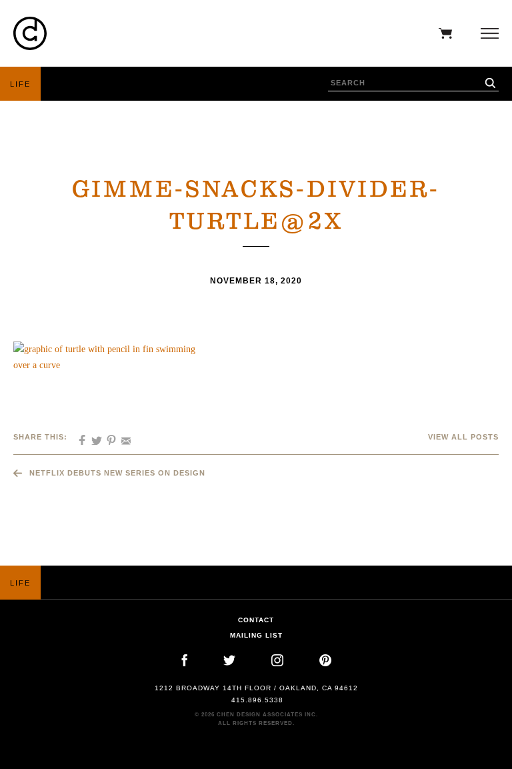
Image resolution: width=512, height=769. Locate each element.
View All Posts (463, 437)
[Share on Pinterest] (106, 436)
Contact (256, 620)
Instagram (277, 660)
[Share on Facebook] (77, 436)
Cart (442, 33)
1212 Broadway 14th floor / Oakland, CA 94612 (256, 688)
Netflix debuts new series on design (117, 473)
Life (20, 84)
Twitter (229, 660)
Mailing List (256, 635)
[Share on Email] (121, 436)
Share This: (40, 437)
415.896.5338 (257, 700)
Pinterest (325, 660)
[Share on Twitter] (92, 436)
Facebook (184, 660)
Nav (486, 33)
